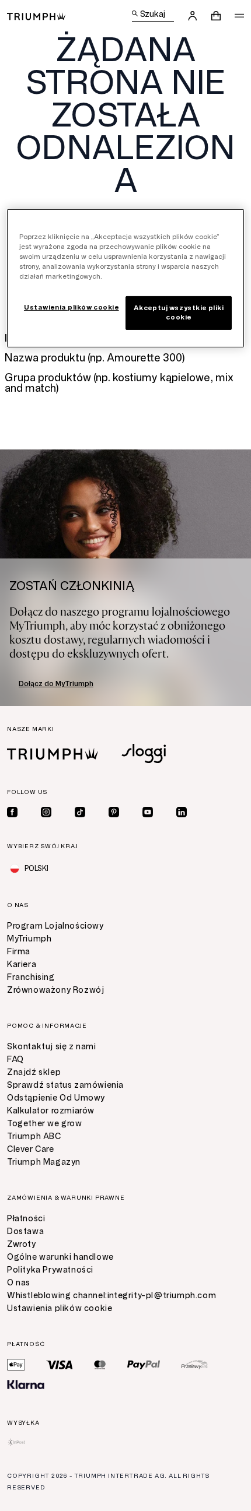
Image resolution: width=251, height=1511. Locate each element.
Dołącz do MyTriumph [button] (56, 684)
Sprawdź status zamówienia (65, 1085)
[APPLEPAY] (16, 1365)
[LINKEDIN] (181, 812)
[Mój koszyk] (216, 15)
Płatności (26, 1218)
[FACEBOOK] (12, 812)
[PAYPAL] (143, 1364)
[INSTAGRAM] (46, 812)
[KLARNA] (25, 1384)
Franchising (31, 977)
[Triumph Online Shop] (36, 15)
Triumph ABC (34, 1136)
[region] (125, 278)
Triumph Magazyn (44, 1162)
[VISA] (59, 1364)
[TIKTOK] (80, 812)
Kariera (21, 964)
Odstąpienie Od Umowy (56, 1098)
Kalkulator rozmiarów (51, 1110)
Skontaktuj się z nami (51, 1046)
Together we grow (44, 1123)
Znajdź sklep (34, 1072)
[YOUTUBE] (147, 812)
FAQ (15, 1059)
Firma (18, 951)
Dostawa (25, 1231)
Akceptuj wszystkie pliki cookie (179, 312)
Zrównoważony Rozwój (55, 990)
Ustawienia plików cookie (59, 1308)
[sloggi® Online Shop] (143, 753)
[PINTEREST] (114, 812)
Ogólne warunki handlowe (60, 1257)
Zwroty (21, 1244)
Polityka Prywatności (50, 1270)
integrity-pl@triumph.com (161, 1295)
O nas (18, 1282)
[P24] (194, 1364)
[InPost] (16, 1442)
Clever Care (30, 1149)
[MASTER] (100, 1364)
